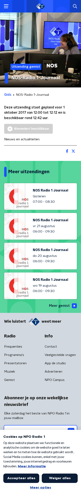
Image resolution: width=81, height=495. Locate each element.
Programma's (14, 355)
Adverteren (53, 371)
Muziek (9, 371)
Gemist (9, 380)
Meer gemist (59, 305)
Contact (51, 346)
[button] (6, 6)
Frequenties (13, 346)
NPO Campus (55, 380)
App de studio (55, 363)
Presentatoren (15, 363)
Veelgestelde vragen (60, 355)
